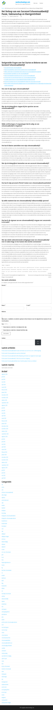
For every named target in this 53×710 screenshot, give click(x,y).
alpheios (3, 497)
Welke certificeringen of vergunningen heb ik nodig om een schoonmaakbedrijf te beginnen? (22, 71)
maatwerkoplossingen (32, 269)
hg (2, 567)
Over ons (35, 3)
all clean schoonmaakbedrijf (7, 492)
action (3, 487)
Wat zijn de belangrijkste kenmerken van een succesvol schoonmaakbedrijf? (19, 75)
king (2, 583)
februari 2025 (4, 421)
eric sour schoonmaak (6, 552)
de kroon (3, 539)
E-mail (28, 305)
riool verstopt (4, 630)
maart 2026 (4, 387)
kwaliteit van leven (25, 269)
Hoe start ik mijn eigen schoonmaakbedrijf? (13, 67)
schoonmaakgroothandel (7, 645)
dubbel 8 (3, 547)
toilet (3, 671)
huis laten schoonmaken (6, 570)
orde (6, 271)
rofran (3, 632)
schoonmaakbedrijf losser (7, 643)
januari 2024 (4, 454)
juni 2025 (3, 410)
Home (3, 8)
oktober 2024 (4, 431)
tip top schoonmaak (6, 666)
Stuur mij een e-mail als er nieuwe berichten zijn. (15, 330)
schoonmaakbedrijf (25, 271)
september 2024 (5, 434)
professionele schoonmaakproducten (9, 622)
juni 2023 (3, 473)
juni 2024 (3, 441)
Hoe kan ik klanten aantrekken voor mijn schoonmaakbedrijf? (16, 73)
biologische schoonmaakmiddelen (8, 516)
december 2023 (5, 457)
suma (3, 661)
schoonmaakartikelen (6, 640)
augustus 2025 (4, 405)
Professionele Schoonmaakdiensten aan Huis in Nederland (13, 353)
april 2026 (4, 384)
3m (2, 484)
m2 (2, 591)
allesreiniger (4, 495)
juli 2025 (3, 408)
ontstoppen (4, 609)
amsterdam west (5, 500)
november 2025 (5, 397)
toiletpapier (4, 674)
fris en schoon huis (23, 267)
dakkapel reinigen (5, 536)
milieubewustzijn (39, 269)
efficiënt (15, 267)
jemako (3, 575)
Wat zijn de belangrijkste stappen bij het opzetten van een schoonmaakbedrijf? (20, 69)
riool (3, 625)
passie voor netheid (13, 271)
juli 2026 (3, 377)
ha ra (3, 557)
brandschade (4, 523)
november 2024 (5, 428)
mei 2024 (3, 444)
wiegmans (4, 697)
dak (2, 531)
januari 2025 (4, 423)
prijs (2, 617)
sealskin (3, 648)
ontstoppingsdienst (6, 612)
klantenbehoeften (13, 269)
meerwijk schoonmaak (6, 593)
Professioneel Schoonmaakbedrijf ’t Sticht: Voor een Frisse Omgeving (16, 358)
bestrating (4, 513)
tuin (2, 679)
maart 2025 (4, 418)
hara (2, 560)
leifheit (3, 588)
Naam (3, 305)
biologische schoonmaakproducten (9, 518)
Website (4, 311)
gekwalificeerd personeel (30, 267)
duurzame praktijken (9, 267)
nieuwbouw (4, 604)
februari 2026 (4, 390)
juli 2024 (3, 439)
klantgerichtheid (19, 269)
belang (5, 267)
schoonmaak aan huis (6, 638)
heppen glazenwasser (6, 562)
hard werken (37, 267)
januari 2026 (4, 392)
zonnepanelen (4, 700)
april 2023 (4, 478)
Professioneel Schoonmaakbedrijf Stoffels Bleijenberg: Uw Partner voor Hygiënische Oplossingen (21, 356)
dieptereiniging (5, 541)
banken (3, 505)
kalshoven (4, 578)
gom (2, 554)
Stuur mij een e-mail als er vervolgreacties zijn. (15, 327)
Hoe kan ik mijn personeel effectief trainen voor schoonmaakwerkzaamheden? (20, 77)
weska (3, 695)
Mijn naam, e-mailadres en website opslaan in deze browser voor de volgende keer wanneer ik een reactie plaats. (26, 320)
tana (2, 663)
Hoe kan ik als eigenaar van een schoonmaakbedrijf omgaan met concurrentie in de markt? (22, 81)
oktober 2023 (4, 462)
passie (9, 271)
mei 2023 (3, 475)
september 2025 (5, 402)
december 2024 (5, 426)
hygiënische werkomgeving (6, 269)
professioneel (19, 271)
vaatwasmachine (5, 684)
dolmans (3, 544)
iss (2, 573)
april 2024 (4, 447)
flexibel (18, 267)
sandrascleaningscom (14, 16)
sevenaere (4, 650)
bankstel (3, 508)
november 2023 (5, 460)
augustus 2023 (4, 467)
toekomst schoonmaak (6, 669)
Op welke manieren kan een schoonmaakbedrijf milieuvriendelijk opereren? (19, 79)
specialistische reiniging (6, 656)
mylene (3, 601)
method (3, 596)
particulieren (4, 614)
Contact (41, 3)
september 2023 (5, 465)
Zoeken (3, 338)
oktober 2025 (4, 400)
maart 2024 (4, 449)
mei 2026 (3, 382)
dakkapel (3, 534)
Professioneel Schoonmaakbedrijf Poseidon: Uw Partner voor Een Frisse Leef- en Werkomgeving (21, 350)
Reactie (4, 285)
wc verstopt (4, 692)
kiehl (3, 580)
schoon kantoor (5, 635)
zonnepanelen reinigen (6, 702)
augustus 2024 (4, 436)
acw (2, 490)
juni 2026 (3, 379)
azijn (2, 503)
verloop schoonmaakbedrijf (42, 271)
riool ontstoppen (5, 627)
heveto (3, 565)
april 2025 (4, 415)
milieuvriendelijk (5, 599)
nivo (2, 606)
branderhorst (4, 521)
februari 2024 (4, 452)
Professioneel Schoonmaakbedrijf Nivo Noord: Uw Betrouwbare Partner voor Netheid (19, 361)
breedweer (4, 526)
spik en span (4, 658)
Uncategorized (7, 265)
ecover (3, 549)
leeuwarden (4, 586)
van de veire (4, 687)
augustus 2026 (4, 374)
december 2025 (5, 395)
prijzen (3, 619)
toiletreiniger (4, 676)
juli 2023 (3, 470)
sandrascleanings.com (22, 2)
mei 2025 (3, 413)
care (2, 529)
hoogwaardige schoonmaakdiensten (45, 267)
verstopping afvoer (5, 689)
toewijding (30, 271)
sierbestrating (4, 653)
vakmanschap (35, 271)
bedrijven (4, 510)
